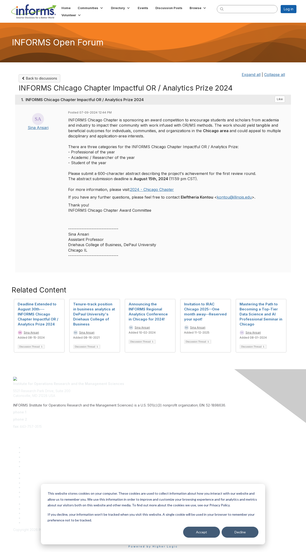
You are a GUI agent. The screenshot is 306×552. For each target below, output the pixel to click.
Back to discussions (41, 78)
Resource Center (36, 483)
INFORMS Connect (37, 522)
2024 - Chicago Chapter (152, 189)
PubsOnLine (32, 504)
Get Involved (33, 457)
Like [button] (280, 99)
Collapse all (274, 74)
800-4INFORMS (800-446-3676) (54, 419)
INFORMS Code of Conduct (34, 534)
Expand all (251, 74)
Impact (28, 462)
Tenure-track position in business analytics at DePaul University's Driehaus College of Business (94, 314)
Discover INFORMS (38, 447)
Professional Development (44, 478)
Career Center (34, 518)
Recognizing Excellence (42, 473)
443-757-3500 (39, 412)
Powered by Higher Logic (153, 546)
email (17, 433)
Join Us (28, 466)
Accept (201, 532)
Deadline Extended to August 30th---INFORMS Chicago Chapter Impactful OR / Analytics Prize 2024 (38, 314)
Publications (32, 492)
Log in (288, 9)
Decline (240, 532)
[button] (90, 7)
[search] (222, 9)
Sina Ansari (38, 127)
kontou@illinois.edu (234, 197)
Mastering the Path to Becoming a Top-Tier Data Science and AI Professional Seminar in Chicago (261, 314)
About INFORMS (35, 497)
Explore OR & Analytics (41, 452)
